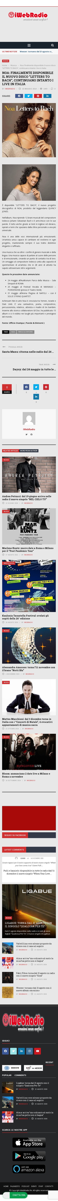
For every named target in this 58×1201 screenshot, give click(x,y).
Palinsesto (15, 1186)
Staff (40, 1186)
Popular (6, 1075)
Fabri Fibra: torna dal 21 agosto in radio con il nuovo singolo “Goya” (35, 974)
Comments (20, 1075)
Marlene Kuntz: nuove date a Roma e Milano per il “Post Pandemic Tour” (27, 550)
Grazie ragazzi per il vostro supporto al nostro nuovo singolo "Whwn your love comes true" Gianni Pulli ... (29, 864)
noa (13, 332)
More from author (28, 450)
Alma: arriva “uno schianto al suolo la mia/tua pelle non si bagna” (34, 959)
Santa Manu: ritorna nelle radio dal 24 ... (28, 351)
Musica (5, 61)
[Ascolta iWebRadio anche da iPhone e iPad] (29, 1142)
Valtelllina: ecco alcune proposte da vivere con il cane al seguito (34, 945)
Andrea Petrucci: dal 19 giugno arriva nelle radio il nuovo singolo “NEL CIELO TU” (26, 498)
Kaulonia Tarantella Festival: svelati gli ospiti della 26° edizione (25, 617)
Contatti (49, 1186)
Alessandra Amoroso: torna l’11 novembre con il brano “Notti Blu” (28, 669)
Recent (49, 1062)
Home (6, 1186)
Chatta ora (19, 1195)
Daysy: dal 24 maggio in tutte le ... (34, 369)
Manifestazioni (9, 563)
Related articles (10, 450)
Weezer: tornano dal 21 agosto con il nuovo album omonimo (34, 989)
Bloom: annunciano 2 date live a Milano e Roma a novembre (26, 775)
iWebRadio (10, 89)
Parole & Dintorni (25, 332)
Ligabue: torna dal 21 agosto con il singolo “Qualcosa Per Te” (28, 924)
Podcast (25, 1186)
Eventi (34, 1186)
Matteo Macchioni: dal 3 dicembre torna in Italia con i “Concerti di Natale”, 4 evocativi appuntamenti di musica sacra (27, 721)
